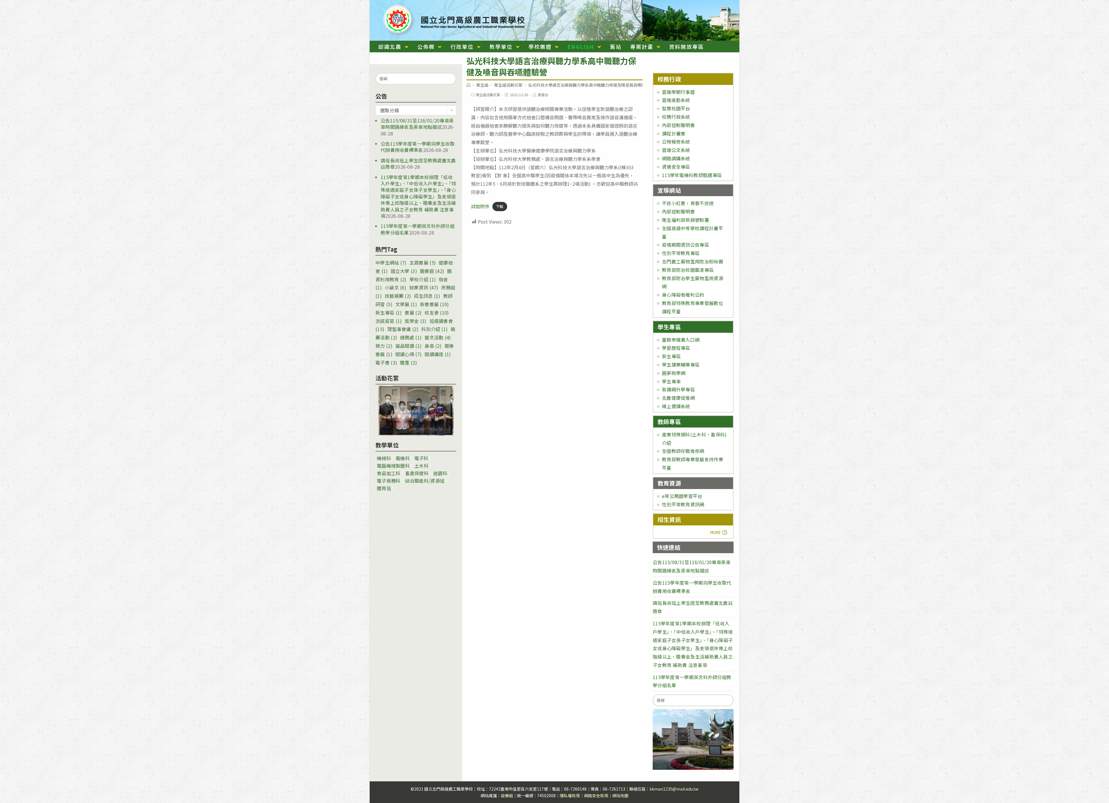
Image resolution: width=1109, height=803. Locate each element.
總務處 (411, 337)
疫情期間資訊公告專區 (685, 244)
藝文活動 (438, 337)
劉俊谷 (543, 94)
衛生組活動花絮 (488, 94)
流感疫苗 (388, 320)
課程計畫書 (674, 133)
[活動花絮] (415, 410)
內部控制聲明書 (678, 125)
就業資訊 (423, 287)
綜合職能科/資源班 (425, 480)
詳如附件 (480, 206)
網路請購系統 (676, 158)
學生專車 (671, 381)
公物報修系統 (676, 141)
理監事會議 (402, 329)
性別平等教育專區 (680, 253)
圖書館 (432, 270)
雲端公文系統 (676, 149)
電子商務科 (389, 480)
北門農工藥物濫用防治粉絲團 (692, 261)
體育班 (384, 488)
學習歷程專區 (676, 347)
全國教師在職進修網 (683, 450)
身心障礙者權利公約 (683, 294)
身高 (433, 345)
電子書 (386, 362)
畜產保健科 (417, 473)
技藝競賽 (398, 295)
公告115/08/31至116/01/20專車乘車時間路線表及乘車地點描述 (417, 123)
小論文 (395, 287)
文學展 (406, 304)
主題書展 (423, 262)
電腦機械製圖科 (393, 465)
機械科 (384, 458)
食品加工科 (389, 473)
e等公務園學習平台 (682, 495)
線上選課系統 (676, 406)
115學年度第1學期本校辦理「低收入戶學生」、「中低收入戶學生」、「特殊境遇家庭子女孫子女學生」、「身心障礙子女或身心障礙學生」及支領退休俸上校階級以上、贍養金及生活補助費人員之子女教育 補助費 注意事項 (418, 196)
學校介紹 (423, 279)
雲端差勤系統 (676, 99)
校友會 (437, 312)
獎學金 (415, 320)
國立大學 (404, 270)
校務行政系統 (676, 116)
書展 (413, 312)
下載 (499, 206)
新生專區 (388, 312)
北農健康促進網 (678, 397)
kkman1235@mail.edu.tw (674, 789)
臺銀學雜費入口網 (680, 339)
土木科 (421, 465)
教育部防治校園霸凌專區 (688, 269)
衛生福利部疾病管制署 (685, 219)
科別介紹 (434, 329)
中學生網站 (391, 262)
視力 (383, 345)
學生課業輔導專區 (680, 364)
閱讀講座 (438, 354)
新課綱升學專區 (678, 389)
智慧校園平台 (676, 108)
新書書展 (434, 304)
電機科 (403, 458)
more (674, 532)
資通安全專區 (676, 166)
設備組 (507, 795)
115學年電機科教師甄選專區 (692, 175)
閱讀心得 (408, 354)
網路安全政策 (596, 795)
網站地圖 (620, 795)
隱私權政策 (570, 795)
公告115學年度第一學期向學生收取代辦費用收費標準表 (418, 146)
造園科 (440, 473)
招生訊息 (427, 295)
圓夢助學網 (674, 372)
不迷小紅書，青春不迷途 (688, 203)
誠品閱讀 (408, 345)
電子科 (421, 458)
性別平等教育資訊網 (683, 504)
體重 (408, 362)
